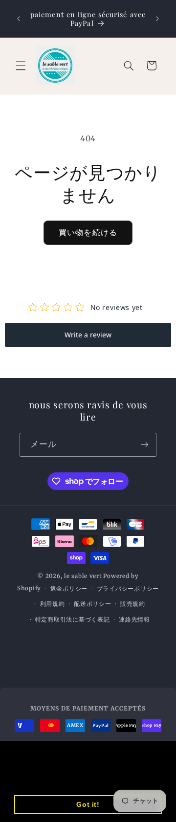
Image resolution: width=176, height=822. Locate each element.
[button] (20, 65)
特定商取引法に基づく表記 (72, 619)
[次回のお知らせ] (157, 18)
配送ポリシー (92, 603)
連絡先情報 (134, 619)
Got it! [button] (87, 804)
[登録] (144, 445)
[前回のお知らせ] (18, 18)
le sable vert (83, 576)
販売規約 (132, 603)
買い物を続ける (88, 232)
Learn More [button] (70, 779)
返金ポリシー (69, 588)
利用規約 (52, 603)
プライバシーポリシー (128, 588)
